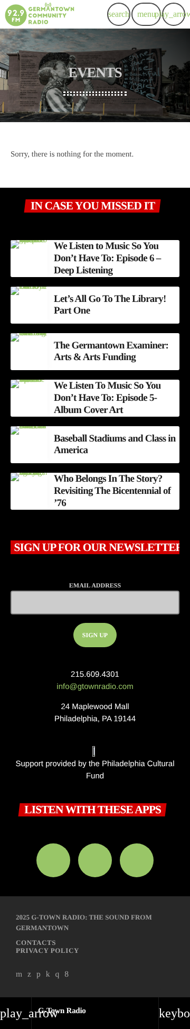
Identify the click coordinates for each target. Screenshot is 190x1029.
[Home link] (39, 14)
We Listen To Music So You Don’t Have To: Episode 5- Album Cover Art (107, 398)
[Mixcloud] (48, 974)
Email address (95, 585)
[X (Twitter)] (29, 974)
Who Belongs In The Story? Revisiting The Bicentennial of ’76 (112, 491)
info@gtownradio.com (94, 686)
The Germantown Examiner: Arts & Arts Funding (111, 351)
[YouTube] (19, 974)
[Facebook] (66, 974)
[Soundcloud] (38, 974)
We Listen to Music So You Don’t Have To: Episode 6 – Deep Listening (107, 258)
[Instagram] (57, 974)
